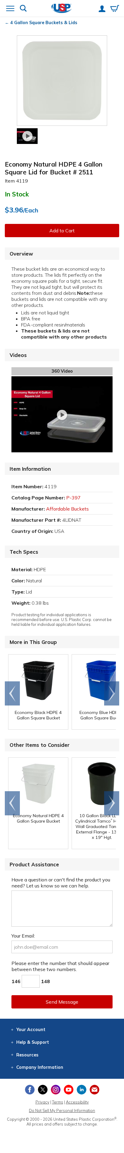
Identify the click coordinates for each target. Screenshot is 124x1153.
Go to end (12, 693)
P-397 (73, 498)
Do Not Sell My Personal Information (62, 1110)
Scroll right (111, 693)
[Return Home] (61, 9)
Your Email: (23, 936)
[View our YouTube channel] (69, 1090)
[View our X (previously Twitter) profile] (43, 1090)
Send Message (62, 1002)
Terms (57, 1102)
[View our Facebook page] (30, 1090)
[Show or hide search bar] (23, 9)
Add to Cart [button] (62, 231)
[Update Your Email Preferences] (94, 1090)
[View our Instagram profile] (56, 1090)
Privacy (42, 1102)
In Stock (17, 194)
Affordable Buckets (67, 509)
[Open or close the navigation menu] (10, 9)
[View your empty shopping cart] (114, 9)
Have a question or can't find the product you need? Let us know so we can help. (60, 883)
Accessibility (77, 1102)
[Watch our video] (27, 136)
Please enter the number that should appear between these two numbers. (60, 966)
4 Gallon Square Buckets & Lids (43, 22)
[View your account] (102, 9)
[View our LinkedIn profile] (82, 1090)
